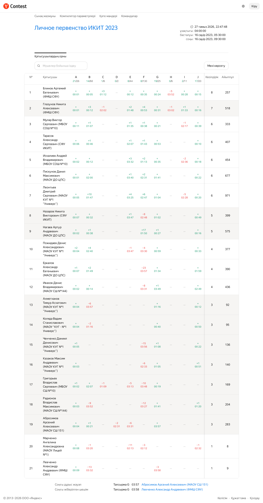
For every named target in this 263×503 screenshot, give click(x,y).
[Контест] (15, 6)
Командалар (129, 16)
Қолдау (255, 498)
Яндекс (35, 498)
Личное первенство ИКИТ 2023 (76, 27)
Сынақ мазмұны (45, 16)
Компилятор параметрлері (77, 16)
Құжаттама (238, 498)
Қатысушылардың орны (50, 56)
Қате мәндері (108, 16)
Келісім (222, 498)
